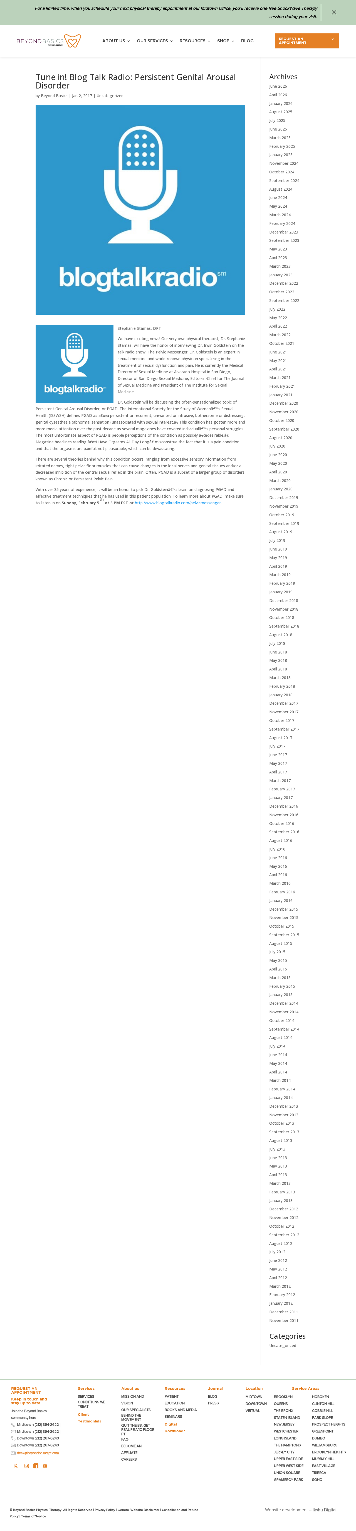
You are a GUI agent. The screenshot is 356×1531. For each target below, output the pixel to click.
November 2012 (283, 1217)
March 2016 (280, 883)
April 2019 (278, 566)
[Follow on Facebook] (35, 1465)
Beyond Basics (54, 95)
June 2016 (278, 857)
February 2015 (282, 986)
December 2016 (283, 806)
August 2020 (280, 437)
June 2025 (278, 129)
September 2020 (284, 429)
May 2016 (278, 866)
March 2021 (280, 377)
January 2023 (281, 274)
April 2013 (278, 1174)
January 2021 (281, 394)
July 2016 (277, 849)
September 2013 (284, 1131)
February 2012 (282, 1294)
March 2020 (280, 480)
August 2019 (280, 531)
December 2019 (283, 497)
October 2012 (281, 1226)
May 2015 (278, 960)
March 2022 (280, 334)
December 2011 (283, 1311)
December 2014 (283, 1003)
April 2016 (278, 874)
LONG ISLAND (285, 1438)
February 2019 (282, 583)
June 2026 (278, 86)
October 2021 (281, 343)
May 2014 (278, 1063)
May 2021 (278, 360)
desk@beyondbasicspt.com (38, 1453)
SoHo (317, 1480)
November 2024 (283, 163)
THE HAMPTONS (287, 1445)
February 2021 (282, 386)
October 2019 (281, 514)
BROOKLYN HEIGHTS (329, 1452)
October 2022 (281, 291)
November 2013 (283, 1114)
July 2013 (277, 1149)
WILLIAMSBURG (324, 1445)
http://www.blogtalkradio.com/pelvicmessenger (178, 502)
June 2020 (278, 454)
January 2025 (281, 154)
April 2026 (278, 94)
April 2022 (278, 326)
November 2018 (283, 609)
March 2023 (280, 266)
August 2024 (280, 189)
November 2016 (283, 814)
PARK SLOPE (322, 1418)
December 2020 (283, 403)
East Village (323, 1466)
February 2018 (282, 686)
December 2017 (283, 703)
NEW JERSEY (284, 1424)
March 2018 (280, 677)
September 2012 (284, 1234)
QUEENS (281, 1404)
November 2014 (283, 1011)
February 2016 (282, 891)
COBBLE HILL (322, 1411)
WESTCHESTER (286, 1431)
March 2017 (280, 780)
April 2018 (278, 669)
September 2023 (284, 240)
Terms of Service (33, 1516)
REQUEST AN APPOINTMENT (26, 1390)
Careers (129, 1459)
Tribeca (319, 1473)
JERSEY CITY (284, 1452)
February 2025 (282, 146)
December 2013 (283, 1106)
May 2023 (278, 249)
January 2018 (281, 694)
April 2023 (278, 257)
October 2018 (281, 617)
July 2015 (277, 951)
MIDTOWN (254, 1397)
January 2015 (281, 994)
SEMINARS (173, 1416)
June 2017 (278, 754)
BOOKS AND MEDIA (181, 1410)
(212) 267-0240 (47, 1438)
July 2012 (277, 1251)
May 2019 (278, 557)
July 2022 (277, 309)
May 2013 (278, 1166)
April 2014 (278, 1072)
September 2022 (284, 300)
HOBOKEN (320, 1397)
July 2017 (277, 746)
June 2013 (278, 1157)
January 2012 (281, 1303)
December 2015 (283, 909)
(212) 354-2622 (47, 1424)
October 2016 (281, 823)
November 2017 (283, 711)
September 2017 (284, 729)
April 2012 (278, 1277)
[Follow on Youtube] (45, 1465)
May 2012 (278, 1269)
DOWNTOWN (256, 1404)
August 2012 (280, 1243)
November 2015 (283, 917)
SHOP (223, 41)
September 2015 (284, 934)
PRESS (213, 1403)
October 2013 (281, 1123)
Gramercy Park (288, 1480)
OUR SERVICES (152, 41)
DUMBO (318, 1438)
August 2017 (280, 737)
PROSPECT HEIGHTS (328, 1424)
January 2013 (281, 1200)
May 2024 (278, 206)
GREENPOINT (322, 1431)
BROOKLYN (283, 1397)
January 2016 (281, 900)
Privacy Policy (105, 1510)
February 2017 (282, 789)
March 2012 (280, 1286)
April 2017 (278, 772)
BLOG (247, 41)
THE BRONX (283, 1411)
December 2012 (283, 1208)
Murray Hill (323, 1459)
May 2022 (278, 317)
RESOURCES (193, 41)
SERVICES (86, 1396)
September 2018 (284, 626)
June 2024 (278, 197)
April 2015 (278, 969)
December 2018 (283, 600)
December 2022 (283, 283)
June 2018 (278, 652)
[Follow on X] (15, 1465)
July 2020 (277, 446)
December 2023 (283, 232)
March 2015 (280, 977)
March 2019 (280, 574)
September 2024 (284, 180)
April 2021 (278, 369)
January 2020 (281, 489)
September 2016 (284, 831)
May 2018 (278, 660)
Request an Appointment (292, 41)
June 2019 (278, 549)
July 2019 (277, 540)
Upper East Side (288, 1459)
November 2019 (283, 506)
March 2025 (280, 137)
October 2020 (281, 420)
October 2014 (281, 1020)
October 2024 (281, 172)
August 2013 (280, 1140)
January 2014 (281, 1097)
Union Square (287, 1473)
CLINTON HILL (323, 1404)
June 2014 (278, 1054)
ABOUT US (113, 41)
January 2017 (281, 797)
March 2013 (280, 1183)
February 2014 (282, 1089)
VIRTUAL (253, 1411)
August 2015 (280, 943)
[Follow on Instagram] (26, 1465)
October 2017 (281, 720)
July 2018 (277, 643)
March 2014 (280, 1080)
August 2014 (280, 1037)
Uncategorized (110, 95)
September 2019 (284, 523)
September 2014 (284, 1029)
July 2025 (277, 120)
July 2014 (277, 1046)
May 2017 (278, 763)
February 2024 (282, 223)
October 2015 (281, 926)
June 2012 (278, 1260)
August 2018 (280, 634)
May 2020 (278, 463)
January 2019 (281, 591)
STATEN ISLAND (287, 1418)
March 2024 (280, 214)
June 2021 (278, 352)
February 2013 (282, 1192)
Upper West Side (288, 1466)
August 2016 (280, 840)
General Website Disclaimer (138, 1510)
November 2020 (283, 411)
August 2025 (280, 111)
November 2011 (283, 1320)
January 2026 (281, 103)
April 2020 (278, 472)
